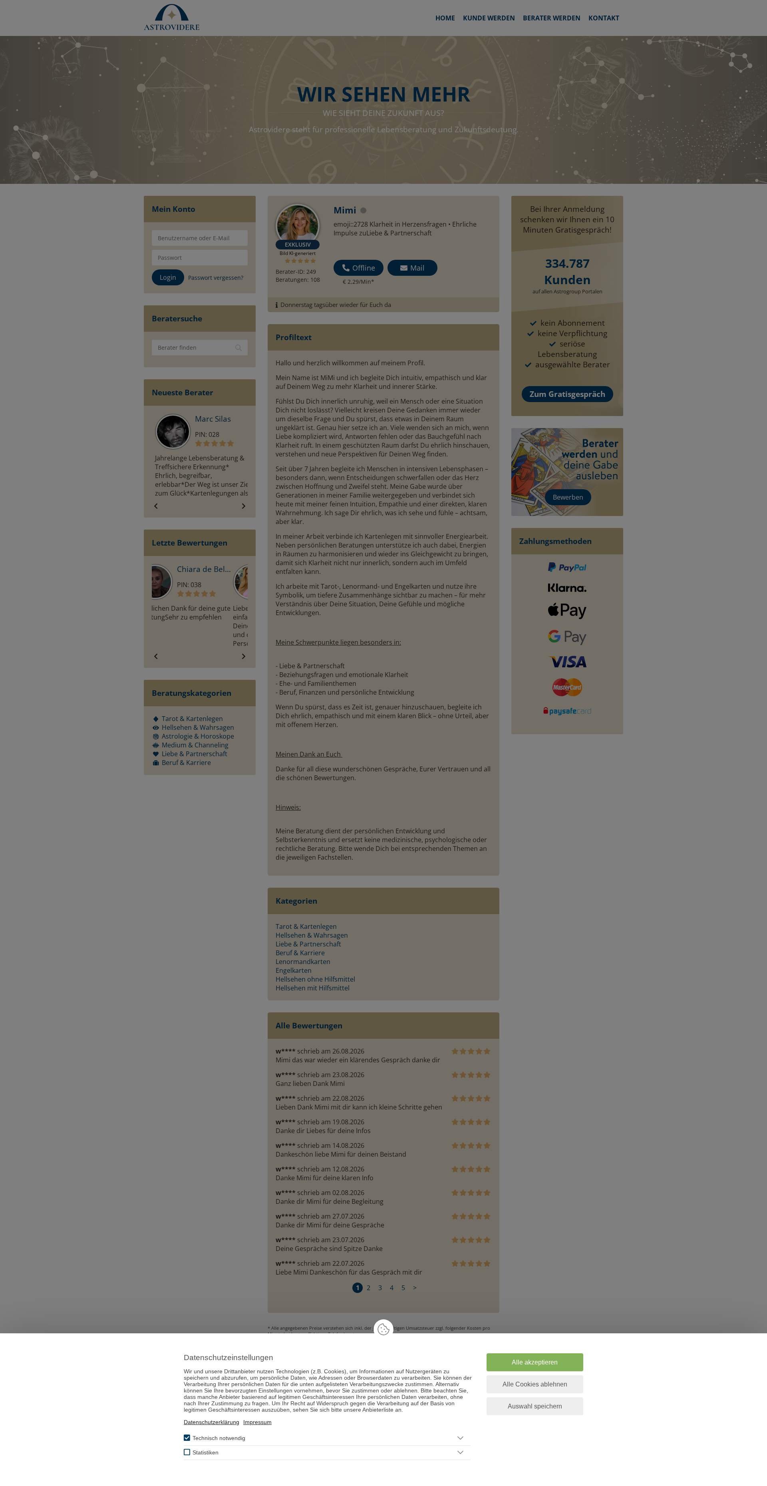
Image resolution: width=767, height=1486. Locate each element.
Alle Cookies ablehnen (535, 1384)
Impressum (257, 1422)
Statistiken (206, 1452)
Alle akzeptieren (535, 1362)
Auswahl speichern (535, 1406)
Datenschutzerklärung (211, 1422)
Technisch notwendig (219, 1438)
